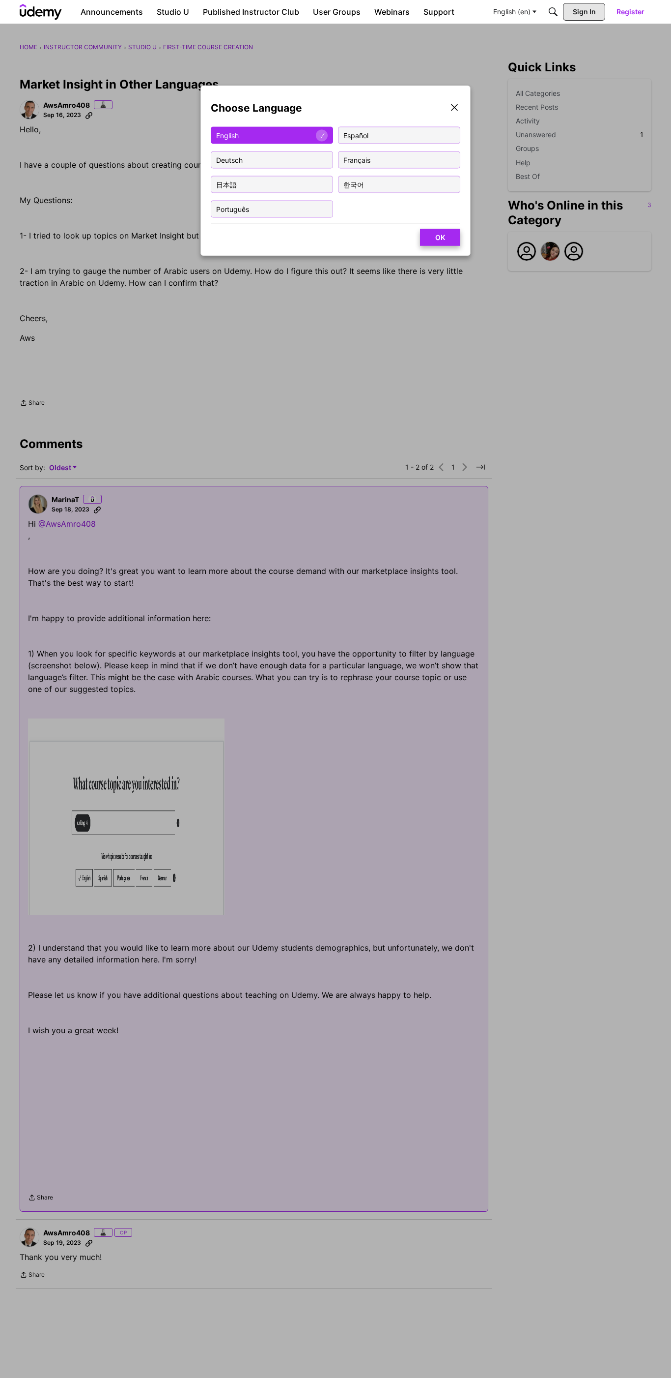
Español (355, 135)
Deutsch (229, 159)
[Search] (553, 12)
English (227, 135)
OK (440, 237)
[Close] (454, 108)
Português (232, 209)
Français (356, 159)
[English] (41, 12)
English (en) (512, 11)
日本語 (226, 184)
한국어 (353, 184)
